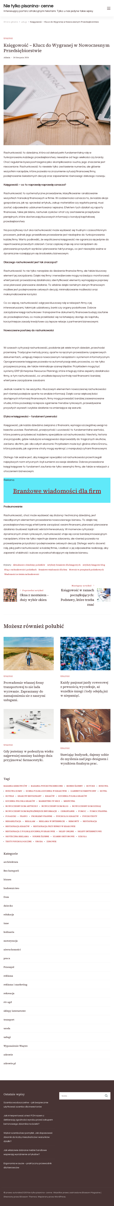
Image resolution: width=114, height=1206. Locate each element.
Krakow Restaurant (29, 796)
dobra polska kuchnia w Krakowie (46, 791)
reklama (8, 975)
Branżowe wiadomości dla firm (57, 491)
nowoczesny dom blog (55, 806)
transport (9, 1019)
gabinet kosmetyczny (83, 791)
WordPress (60, 1197)
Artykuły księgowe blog (94, 565)
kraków (50, 796)
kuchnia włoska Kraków (20, 801)
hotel (103, 791)
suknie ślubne (41, 836)
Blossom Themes (28, 1197)
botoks (90, 786)
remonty (74, 821)
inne (6, 923)
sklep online (66, 831)
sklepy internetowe (90, 831)
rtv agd (8, 1002)
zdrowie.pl (10, 1063)
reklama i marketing (15, 984)
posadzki (10, 816)
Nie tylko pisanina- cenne (28, 6)
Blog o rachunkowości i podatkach (20, 569)
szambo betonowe (64, 836)
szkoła (82, 836)
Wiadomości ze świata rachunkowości (21, 574)
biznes (7, 879)
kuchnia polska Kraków (72, 796)
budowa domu (13, 791)
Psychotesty (89, 816)
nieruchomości (12, 949)
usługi (8, 38)
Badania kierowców (15, 786)
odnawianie (68, 811)
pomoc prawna (98, 811)
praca (7, 958)
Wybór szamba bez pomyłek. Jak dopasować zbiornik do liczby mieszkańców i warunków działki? (28, 1137)
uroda (39, 842)
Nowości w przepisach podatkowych (86, 569)
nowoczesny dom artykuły (21, 806)
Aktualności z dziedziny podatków (29, 565)
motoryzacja (11, 940)
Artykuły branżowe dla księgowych (63, 565)
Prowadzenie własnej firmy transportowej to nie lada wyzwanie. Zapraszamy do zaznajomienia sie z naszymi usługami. (24, 691)
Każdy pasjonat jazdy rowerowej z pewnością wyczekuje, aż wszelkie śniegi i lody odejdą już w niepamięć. (84, 689)
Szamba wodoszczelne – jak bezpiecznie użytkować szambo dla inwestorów (26, 1104)
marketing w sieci (49, 801)
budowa (103, 786)
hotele (9, 796)
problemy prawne (41, 816)
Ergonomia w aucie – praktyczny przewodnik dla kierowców (28, 1165)
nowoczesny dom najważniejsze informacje (31, 811)
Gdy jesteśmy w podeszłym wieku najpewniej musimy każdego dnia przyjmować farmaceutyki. (28, 755)
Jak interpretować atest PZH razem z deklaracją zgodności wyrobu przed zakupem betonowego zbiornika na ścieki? (28, 1119)
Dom (6, 897)
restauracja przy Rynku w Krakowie (54, 826)
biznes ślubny (74, 786)
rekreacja (9, 993)
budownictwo (11, 888)
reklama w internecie (52, 821)
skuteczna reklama (17, 836)
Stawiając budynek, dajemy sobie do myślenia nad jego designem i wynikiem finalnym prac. (84, 759)
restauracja (90, 821)
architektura (11, 862)
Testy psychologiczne (18, 842)
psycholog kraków (67, 816)
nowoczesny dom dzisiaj (86, 806)
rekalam (30, 821)
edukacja (9, 914)
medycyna (69, 801)
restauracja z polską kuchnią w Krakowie (30, 831)
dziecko (8, 905)
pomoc (82, 811)
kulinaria (9, 932)
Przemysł (9, 967)
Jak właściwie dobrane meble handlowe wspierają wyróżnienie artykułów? (25, 1152)
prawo (24, 816)
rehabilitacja (13, 821)
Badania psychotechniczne (47, 786)
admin (7, 57)
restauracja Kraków (17, 826)
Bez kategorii (11, 870)
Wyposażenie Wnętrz (16, 1045)
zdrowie (51, 842)
